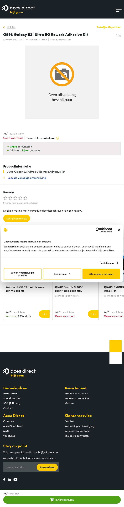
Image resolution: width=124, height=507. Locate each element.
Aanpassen (60, 274)
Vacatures (9, 435)
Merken (69, 403)
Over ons (8, 421)
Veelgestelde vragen (77, 435)
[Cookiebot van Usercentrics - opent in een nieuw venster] (98, 229)
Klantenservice (78, 415)
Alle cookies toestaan (101, 274)
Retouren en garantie (77, 431)
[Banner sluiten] (119, 230)
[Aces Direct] (18, 9)
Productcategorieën (76, 393)
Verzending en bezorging (79, 426)
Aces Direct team (13, 426)
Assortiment (76, 387)
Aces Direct (13, 415)
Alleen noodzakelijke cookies (22, 274)
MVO (6, 431)
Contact (7, 408)
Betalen (69, 421)
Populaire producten (77, 398)
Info (44, 314)
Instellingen (107, 262)
